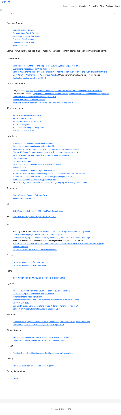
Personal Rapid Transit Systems (26, 33)
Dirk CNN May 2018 (21, 303)
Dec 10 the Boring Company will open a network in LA (35, 170)
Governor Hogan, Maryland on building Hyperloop (33, 143)
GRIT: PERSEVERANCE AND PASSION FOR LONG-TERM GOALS (39, 278)
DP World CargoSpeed (22, 161)
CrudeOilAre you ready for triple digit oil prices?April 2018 (38, 324)
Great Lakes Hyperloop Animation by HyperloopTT (33, 146)
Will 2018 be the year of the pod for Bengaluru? (34, 216)
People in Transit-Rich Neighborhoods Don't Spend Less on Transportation (43, 353)
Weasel (16, 378)
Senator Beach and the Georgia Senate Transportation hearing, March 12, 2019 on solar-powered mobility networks (60, 72)
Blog (102, 6)
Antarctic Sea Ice (20, 45)
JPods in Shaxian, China (22, 118)
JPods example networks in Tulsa (27, 115)
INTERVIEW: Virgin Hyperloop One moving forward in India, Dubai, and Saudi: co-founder (49, 173)
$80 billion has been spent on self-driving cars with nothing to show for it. (43, 103)
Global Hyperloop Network (23, 30)
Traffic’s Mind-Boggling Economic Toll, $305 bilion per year (37, 234)
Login (117, 6)
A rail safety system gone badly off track (29, 78)
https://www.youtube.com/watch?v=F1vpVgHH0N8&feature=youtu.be (61, 232)
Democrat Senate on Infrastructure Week (29, 265)
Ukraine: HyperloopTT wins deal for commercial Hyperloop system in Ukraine (44, 176)
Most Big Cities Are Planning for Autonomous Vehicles (35, 75)
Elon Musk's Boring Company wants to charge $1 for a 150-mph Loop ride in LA (45, 152)
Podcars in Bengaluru (21, 124)
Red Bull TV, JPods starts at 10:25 (27, 121)
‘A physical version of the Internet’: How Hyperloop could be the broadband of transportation (71, 94)
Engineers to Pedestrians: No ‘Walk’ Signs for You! (33, 69)
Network (73, 6)
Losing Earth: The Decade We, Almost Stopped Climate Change (39, 340)
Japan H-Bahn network (22, 198)
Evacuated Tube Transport (23, 39)
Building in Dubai (19, 167)
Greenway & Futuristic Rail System (27, 36)
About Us (82, 6)
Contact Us (93, 6)
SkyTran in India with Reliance (25, 130)
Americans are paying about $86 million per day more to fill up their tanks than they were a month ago (51, 238)
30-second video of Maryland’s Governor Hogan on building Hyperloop (42, 291)
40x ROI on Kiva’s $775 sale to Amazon (29, 100)
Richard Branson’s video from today (27, 297)
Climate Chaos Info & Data (23, 42)
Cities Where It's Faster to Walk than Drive (30, 195)
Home (65, 6)
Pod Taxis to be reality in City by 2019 (28, 127)
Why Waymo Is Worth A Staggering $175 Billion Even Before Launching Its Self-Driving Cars (64, 91)
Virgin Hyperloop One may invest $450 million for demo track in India (41, 155)
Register (109, 6)
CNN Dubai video (20, 158)
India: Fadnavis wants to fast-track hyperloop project (34, 179)
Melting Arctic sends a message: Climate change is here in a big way (41, 337)
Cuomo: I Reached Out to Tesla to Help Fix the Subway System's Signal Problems (46, 66)
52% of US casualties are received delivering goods (34, 366)
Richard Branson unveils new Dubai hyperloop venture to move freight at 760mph (46, 149)
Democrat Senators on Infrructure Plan (28, 262)
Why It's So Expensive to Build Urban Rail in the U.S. (35, 250)
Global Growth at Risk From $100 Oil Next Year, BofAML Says (38, 211)
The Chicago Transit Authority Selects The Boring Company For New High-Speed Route (51, 182)
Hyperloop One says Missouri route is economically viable (37, 164)
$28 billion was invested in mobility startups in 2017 (34, 97)
